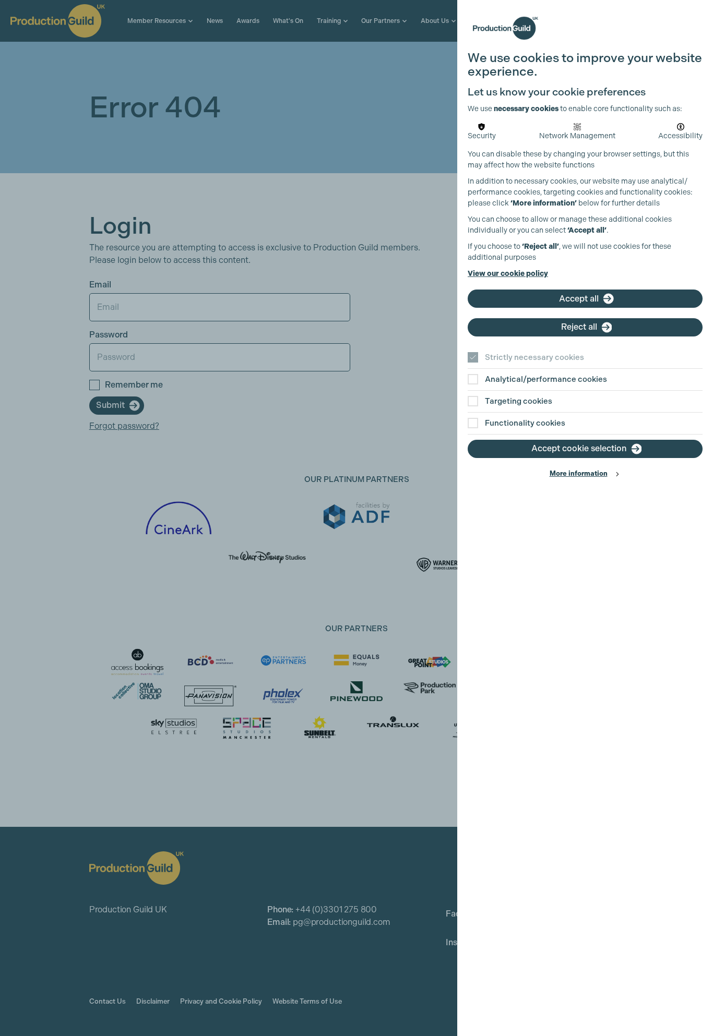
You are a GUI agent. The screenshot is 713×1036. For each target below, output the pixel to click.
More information (579, 473)
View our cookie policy (508, 273)
